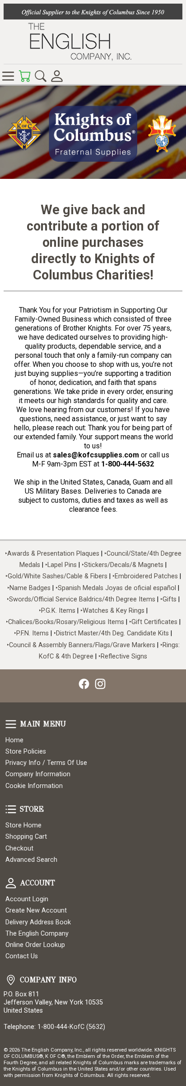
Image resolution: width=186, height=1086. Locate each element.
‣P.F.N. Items (31, 633)
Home (14, 740)
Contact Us (21, 956)
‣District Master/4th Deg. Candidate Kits (111, 633)
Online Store (8, 76)
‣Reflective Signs (122, 656)
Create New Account (36, 910)
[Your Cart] (24, 76)
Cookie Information (34, 786)
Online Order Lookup (35, 945)
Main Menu (11, 724)
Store (11, 809)
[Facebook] (84, 684)
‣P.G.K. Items (57, 611)
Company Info (11, 980)
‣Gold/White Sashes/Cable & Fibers (56, 576)
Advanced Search (31, 860)
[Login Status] (57, 76)
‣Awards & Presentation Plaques (52, 553)
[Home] (93, 41)
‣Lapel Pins (62, 565)
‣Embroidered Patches (146, 576)
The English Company (37, 933)
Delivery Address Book (38, 922)
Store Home (23, 825)
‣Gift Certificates (153, 622)
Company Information (37, 774)
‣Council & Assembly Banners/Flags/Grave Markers (81, 645)
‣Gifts (169, 599)
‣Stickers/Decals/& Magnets (122, 565)
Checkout (19, 848)
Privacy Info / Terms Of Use (46, 763)
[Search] (41, 76)
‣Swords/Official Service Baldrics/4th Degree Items (81, 599)
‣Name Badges (29, 588)
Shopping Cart (26, 837)
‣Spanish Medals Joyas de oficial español (116, 588)
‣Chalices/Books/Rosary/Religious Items (65, 622)
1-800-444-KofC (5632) (71, 1027)
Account (11, 883)
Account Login (26, 899)
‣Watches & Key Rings (112, 611)
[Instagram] (100, 684)
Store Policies (25, 751)
